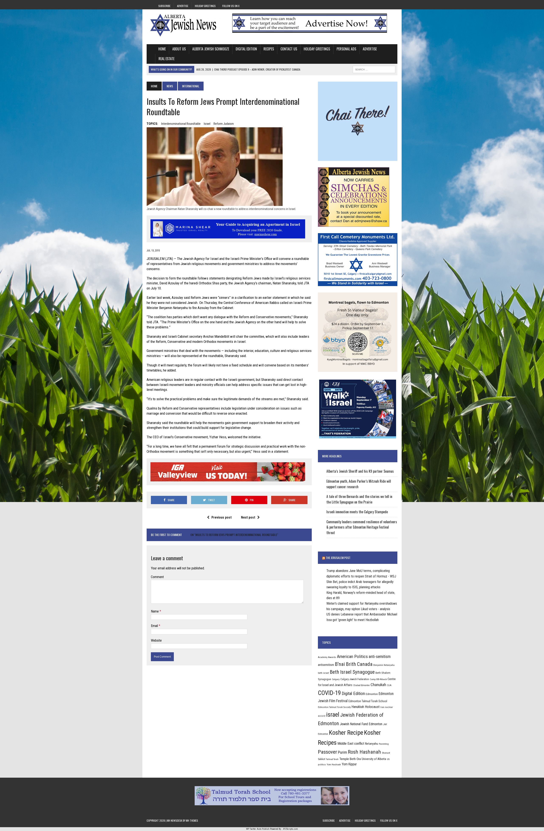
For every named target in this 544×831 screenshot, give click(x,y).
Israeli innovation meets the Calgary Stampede (357, 511)
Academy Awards (327, 657)
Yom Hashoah (334, 764)
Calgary (336, 679)
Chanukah (378, 684)
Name (155, 611)
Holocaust (372, 707)
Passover (327, 752)
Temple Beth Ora (350, 759)
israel (207, 124)
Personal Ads (346, 48)
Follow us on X (230, 6)
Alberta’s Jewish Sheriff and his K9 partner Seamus (360, 471)
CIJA (389, 685)
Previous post (221, 517)
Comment (157, 577)
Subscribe (164, 6)
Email (155, 626)
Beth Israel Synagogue (352, 672)
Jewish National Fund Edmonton (361, 724)
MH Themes (192, 820)
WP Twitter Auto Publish (257, 829)
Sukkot (321, 759)
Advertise (182, 6)
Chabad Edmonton (361, 685)
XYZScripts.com (290, 829)
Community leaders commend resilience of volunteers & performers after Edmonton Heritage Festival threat (361, 527)
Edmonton (372, 694)
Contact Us (288, 48)
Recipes (269, 48)
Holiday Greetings (205, 6)
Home (162, 48)
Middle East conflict (350, 744)
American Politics (352, 656)
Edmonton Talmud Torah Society (334, 707)
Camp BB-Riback (378, 679)
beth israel (323, 672)
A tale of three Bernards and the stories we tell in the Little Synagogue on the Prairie (359, 499)
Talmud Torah (332, 759)
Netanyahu (371, 744)
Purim (342, 752)
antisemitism (326, 665)
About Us (179, 48)
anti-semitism (380, 656)
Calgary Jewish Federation (354, 679)
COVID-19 (329, 692)
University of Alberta (374, 759)
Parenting (384, 743)
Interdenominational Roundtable (181, 124)
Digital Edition (246, 48)
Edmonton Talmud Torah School (367, 701)
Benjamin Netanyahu (384, 665)
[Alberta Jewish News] (186, 25)
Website (156, 640)
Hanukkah (358, 707)
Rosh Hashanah (364, 752)
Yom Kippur (349, 764)
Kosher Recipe (346, 732)
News (170, 86)
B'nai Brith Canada (354, 664)
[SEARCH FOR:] (374, 68)
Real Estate (166, 58)
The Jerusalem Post (338, 557)
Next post (248, 517)
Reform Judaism (224, 124)
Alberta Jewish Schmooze (210, 48)
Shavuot (386, 752)
